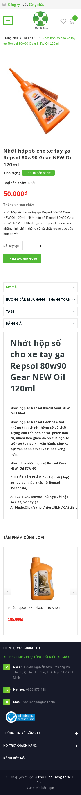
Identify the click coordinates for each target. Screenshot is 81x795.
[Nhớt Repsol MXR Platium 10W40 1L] (40, 576)
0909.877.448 (36, 689)
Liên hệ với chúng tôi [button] (22, 648)
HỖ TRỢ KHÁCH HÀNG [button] (20, 745)
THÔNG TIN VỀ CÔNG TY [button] (22, 733)
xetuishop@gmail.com (39, 702)
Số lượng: (11, 246)
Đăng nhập (37, 4)
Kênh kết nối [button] (14, 758)
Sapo (50, 788)
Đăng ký (14, 4)
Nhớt (32, 183)
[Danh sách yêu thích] (63, 22)
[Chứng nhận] (20, 717)
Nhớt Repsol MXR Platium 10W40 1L (35, 607)
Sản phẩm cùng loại (23, 537)
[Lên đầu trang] (66, 784)
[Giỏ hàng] (71, 21)
